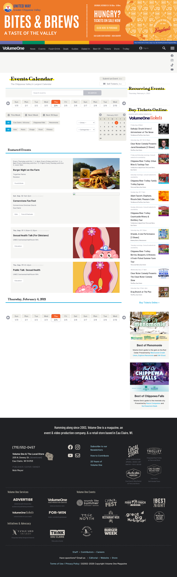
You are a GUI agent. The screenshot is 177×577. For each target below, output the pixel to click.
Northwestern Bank (149, 406)
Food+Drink (54, 48)
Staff (75, 551)
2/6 (75, 104)
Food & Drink (19, 183)
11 (116, 127)
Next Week (33, 115)
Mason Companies (153, 403)
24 (112, 134)
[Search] (164, 48)
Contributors (87, 551)
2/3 (46, 104)
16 (108, 130)
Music (23, 129)
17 (112, 130)
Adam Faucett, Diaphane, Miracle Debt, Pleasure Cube (142, 197)
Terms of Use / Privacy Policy (64, 563)
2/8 (95, 104)
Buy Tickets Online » (149, 302)
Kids (15, 129)
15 (104, 130)
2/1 (26, 104)
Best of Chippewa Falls (149, 396)
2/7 (85, 104)
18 (116, 130)
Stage (31, 129)
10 (112, 127)
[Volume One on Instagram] (172, 60)
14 (100, 130)
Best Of (96, 48)
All (8, 122)
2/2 (36, 104)
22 (104, 134)
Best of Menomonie (149, 345)
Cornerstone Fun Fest (24, 200)
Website (105, 557)
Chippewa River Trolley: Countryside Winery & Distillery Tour (141, 216)
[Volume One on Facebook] (172, 55)
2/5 (65, 104)
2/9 (105, 104)
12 (120, 127)
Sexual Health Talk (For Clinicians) (31, 235)
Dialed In (85, 48)
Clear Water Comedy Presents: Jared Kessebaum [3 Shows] (144, 145)
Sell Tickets (114, 83)
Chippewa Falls (39, 122)
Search (92, 93)
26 (120, 134)
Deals (65, 48)
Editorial (93, 557)
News (32, 48)
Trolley (126, 48)
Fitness (49, 129)
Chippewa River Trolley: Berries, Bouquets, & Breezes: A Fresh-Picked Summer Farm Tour (143, 256)
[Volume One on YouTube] (172, 69)
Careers (100, 551)
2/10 (115, 104)
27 (124, 134)
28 (100, 138)
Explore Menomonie (146, 355)
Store (116, 48)
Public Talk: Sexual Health (26, 269)
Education (18, 246)
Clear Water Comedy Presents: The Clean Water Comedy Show (144, 277)
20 (124, 130)
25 (116, 134)
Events (41, 48)
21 (100, 134)
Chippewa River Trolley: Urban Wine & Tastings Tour (143, 162)
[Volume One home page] (16, 49)
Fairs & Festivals (27, 214)
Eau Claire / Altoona (21, 122)
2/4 (56, 104)
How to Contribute (99, 455)
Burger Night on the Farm (26, 169)
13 (124, 127)
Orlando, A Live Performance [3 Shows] (143, 235)
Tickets (107, 48)
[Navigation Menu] (172, 48)
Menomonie (53, 122)
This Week (15, 115)
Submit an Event (112, 78)
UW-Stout (161, 355)
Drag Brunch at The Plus (141, 291)
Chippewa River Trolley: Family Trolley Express (144, 182)
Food (41, 129)
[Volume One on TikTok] (172, 65)
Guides (75, 48)
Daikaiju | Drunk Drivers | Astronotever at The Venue (142, 130)
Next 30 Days (52, 115)
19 (120, 130)
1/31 (16, 104)
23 (108, 134)
